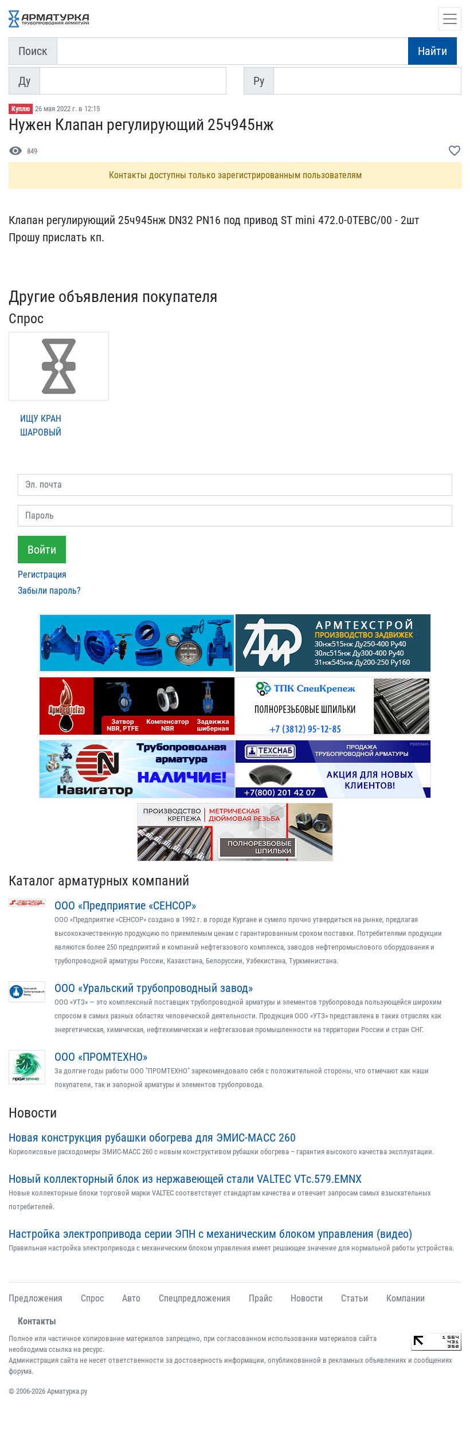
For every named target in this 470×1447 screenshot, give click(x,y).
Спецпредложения (194, 1298)
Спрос (92, 1298)
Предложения (35, 1298)
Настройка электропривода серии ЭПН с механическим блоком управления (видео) (210, 1234)
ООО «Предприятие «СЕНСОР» (125, 905)
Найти (432, 51)
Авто (131, 1298)
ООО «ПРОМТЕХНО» (100, 1057)
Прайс (260, 1298)
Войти (42, 549)
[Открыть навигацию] (449, 18)
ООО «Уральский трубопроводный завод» (153, 988)
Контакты (37, 1321)
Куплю (20, 109)
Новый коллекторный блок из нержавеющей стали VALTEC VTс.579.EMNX (185, 1179)
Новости (33, 1113)
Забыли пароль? (49, 590)
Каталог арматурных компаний (99, 881)
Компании (405, 1298)
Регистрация (42, 574)
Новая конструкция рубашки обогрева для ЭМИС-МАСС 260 (152, 1137)
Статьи (354, 1298)
